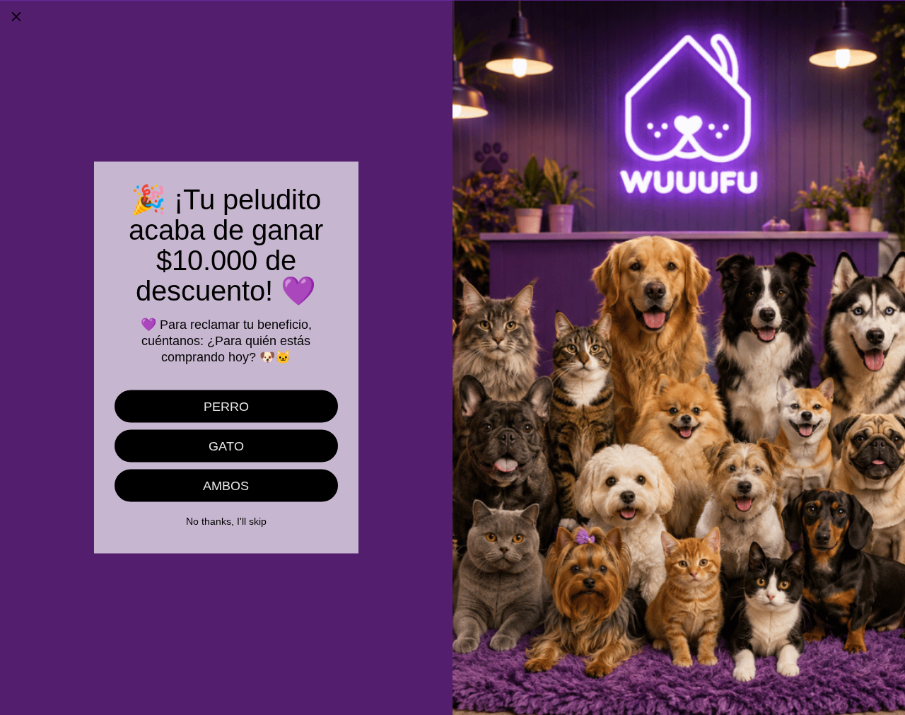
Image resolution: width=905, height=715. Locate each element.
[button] (16, 16)
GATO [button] (226, 446)
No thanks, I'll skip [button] (226, 521)
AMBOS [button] (226, 486)
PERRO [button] (226, 407)
